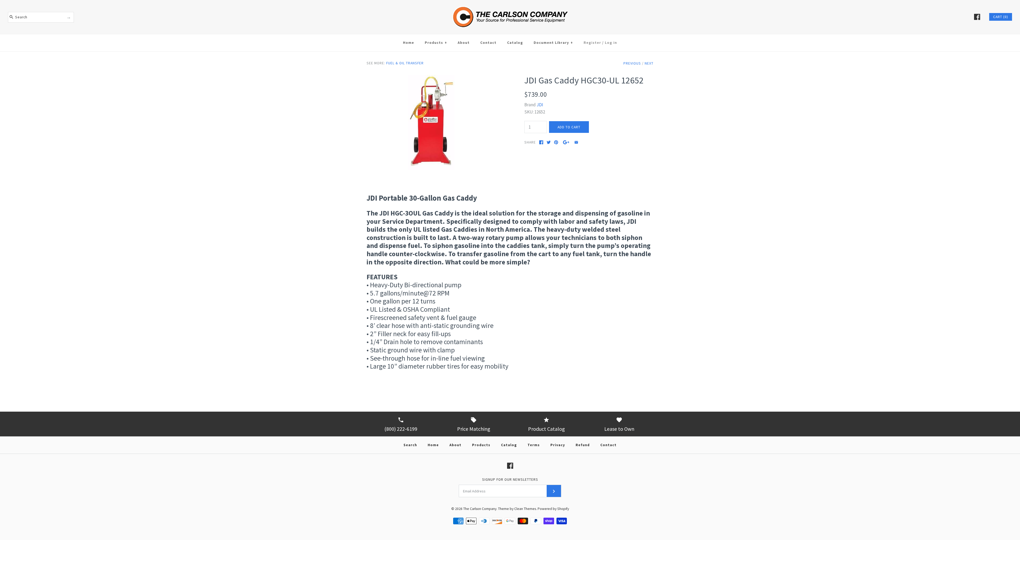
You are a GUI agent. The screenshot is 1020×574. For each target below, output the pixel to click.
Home (408, 42)
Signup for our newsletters (510, 479)
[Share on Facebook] (541, 142)
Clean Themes (525, 509)
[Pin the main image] (556, 142)
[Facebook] (977, 17)
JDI (540, 105)
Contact (488, 42)
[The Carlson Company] (510, 3)
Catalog (515, 42)
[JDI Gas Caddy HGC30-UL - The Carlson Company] (431, 78)
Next (649, 63)
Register (592, 42)
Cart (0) (1000, 17)
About (464, 42)
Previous (632, 63)
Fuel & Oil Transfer (405, 63)
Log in (611, 42)
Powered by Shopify (553, 509)
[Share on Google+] (566, 142)
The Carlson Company (479, 509)
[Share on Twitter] (549, 142)
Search (410, 445)
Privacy (557, 445)
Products (436, 42)
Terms (534, 445)
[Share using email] (576, 142)
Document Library (553, 42)
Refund (583, 445)
